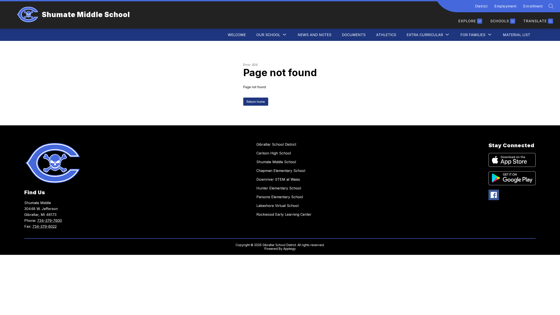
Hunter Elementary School (278, 188)
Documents (354, 35)
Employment (505, 6)
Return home (256, 101)
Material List (516, 35)
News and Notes (314, 35)
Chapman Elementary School (280, 170)
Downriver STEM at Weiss (278, 179)
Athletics (386, 35)
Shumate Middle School (276, 162)
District (481, 6)
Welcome (237, 35)
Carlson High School (273, 153)
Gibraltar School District (276, 144)
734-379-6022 (44, 226)
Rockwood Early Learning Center (284, 214)
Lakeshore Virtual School (277, 205)
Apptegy (289, 248)
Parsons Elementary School (279, 197)
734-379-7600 (49, 220)
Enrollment (532, 6)
